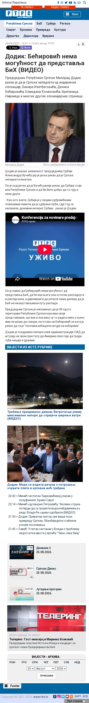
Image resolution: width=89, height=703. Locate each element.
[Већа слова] (83, 43)
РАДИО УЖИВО (60, 7)
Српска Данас (46, 568)
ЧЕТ (45, 662)
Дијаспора (30, 36)
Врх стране (75, 701)
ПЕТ (56, 662)
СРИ (35, 662)
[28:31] (21, 572)
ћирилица (19, 2)
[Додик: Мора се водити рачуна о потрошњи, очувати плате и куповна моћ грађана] (45, 452)
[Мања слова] (79, 43)
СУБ (66, 662)
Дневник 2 (43, 548)
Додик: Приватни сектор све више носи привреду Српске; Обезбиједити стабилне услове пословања (42, 520)
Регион (65, 23)
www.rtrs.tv (40, 696)
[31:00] (21, 552)
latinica (6, 2)
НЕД (77, 662)
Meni (74, 14)
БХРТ (78, 696)
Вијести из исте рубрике (29, 347)
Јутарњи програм (48, 589)
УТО (23, 662)
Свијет (11, 29)
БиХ (39, 23)
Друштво (12, 36)
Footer (15, 686)
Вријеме (48, 36)
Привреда (43, 29)
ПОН (12, 662)
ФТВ (85, 696)
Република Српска (19, 23)
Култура (60, 29)
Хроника (26, 29)
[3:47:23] (21, 593)
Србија (51, 23)
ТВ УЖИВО (26, 7)
